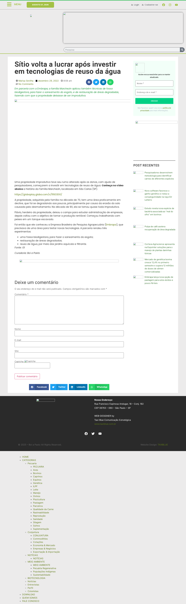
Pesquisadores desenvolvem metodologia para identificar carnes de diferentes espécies (159, 175)
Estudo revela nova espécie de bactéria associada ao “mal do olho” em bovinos (159, 211)
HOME (25, 456)
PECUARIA (38, 466)
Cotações (38, 542)
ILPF (35, 486)
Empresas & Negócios (44, 548)
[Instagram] (170, 5)
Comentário (21, 294)
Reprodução (39, 515)
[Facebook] (163, 5)
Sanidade (38, 519)
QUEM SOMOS (29, 597)
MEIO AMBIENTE (36, 561)
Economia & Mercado (44, 545)
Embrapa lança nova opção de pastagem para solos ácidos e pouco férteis (159, 280)
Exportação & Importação (46, 551)
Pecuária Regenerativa (44, 568)
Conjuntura (33, 532)
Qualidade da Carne (43, 509)
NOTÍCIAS (33, 555)
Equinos (37, 479)
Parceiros (38, 506)
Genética (37, 483)
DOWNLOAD (28, 594)
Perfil (30, 588)
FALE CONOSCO (30, 601)
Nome (18, 329)
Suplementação (41, 529)
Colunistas (33, 591)
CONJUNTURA (40, 535)
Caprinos (37, 476)
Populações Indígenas (44, 571)
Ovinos (36, 496)
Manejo (37, 492)
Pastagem (38, 502)
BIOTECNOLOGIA (36, 578)
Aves (35, 470)
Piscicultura (39, 499)
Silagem (37, 522)
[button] (89, 82)
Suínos (36, 525)
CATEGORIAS (29, 460)
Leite (35, 489)
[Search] (182, 50)
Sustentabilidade (41, 574)
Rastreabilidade (41, 512)
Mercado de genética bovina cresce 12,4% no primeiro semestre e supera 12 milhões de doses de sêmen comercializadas (159, 265)
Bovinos (37, 473)
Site (17, 351)
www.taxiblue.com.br (105, 424)
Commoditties (40, 538)
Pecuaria (32, 463)
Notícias (32, 581)
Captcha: (20, 361)
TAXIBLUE (163, 444)
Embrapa (111, 224)
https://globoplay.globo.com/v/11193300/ (38, 194)
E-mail (18, 340)
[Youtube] (176, 5)
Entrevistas (33, 584)
